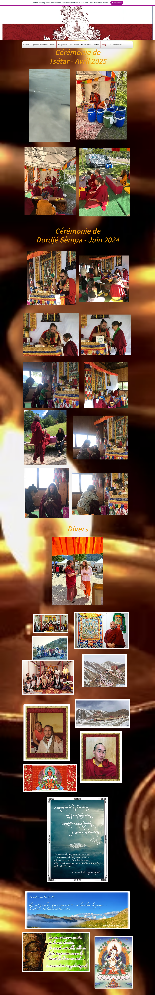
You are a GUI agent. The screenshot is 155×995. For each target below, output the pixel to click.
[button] (67, 139)
